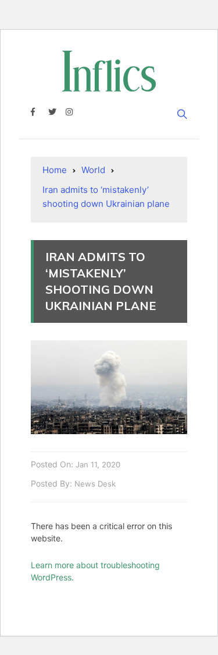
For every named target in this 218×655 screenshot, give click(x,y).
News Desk (95, 483)
